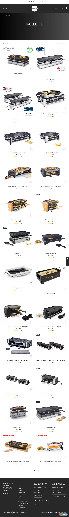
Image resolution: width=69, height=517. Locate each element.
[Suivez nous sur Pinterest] (43, 501)
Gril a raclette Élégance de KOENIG (51, 427)
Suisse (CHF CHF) (7, 512)
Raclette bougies (51, 293)
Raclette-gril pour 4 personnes (51, 152)
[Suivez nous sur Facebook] (35, 501)
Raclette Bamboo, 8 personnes (18, 220)
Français (57, 8)
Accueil (4, 15)
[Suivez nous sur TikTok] (35, 504)
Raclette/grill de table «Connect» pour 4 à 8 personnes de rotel (50, 360)
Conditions (20, 488)
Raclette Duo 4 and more (18, 119)
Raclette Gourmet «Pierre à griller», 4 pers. (51, 186)
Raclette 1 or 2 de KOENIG (18, 427)
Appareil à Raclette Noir (50, 253)
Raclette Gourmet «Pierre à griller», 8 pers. (18, 186)
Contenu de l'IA (21, 494)
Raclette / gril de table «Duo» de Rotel (50, 394)
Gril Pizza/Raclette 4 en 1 (18, 73)
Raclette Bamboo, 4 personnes (51, 220)
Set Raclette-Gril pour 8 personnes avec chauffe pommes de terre (51, 113)
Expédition (20, 490)
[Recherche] (6, 8)
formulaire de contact (23, 503)
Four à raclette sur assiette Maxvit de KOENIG (50, 461)
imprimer (20, 496)
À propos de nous (22, 492)
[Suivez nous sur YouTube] (47, 501)
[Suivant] (38, 471)
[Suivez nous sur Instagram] (39, 501)
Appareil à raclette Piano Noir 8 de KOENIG (51, 326)
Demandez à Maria (22, 501)
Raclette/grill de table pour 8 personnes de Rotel (18, 360)
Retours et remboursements (22, 506)
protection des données (23, 499)
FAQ (19, 486)
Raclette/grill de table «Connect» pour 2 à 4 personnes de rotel (18, 394)
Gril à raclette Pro (18, 253)
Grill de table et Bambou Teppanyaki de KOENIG (18, 461)
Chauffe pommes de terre (18, 287)
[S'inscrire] (64, 496)
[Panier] (65, 8)
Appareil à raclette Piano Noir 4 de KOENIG (18, 326)
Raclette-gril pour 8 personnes (18, 152)
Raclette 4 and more (50, 79)
